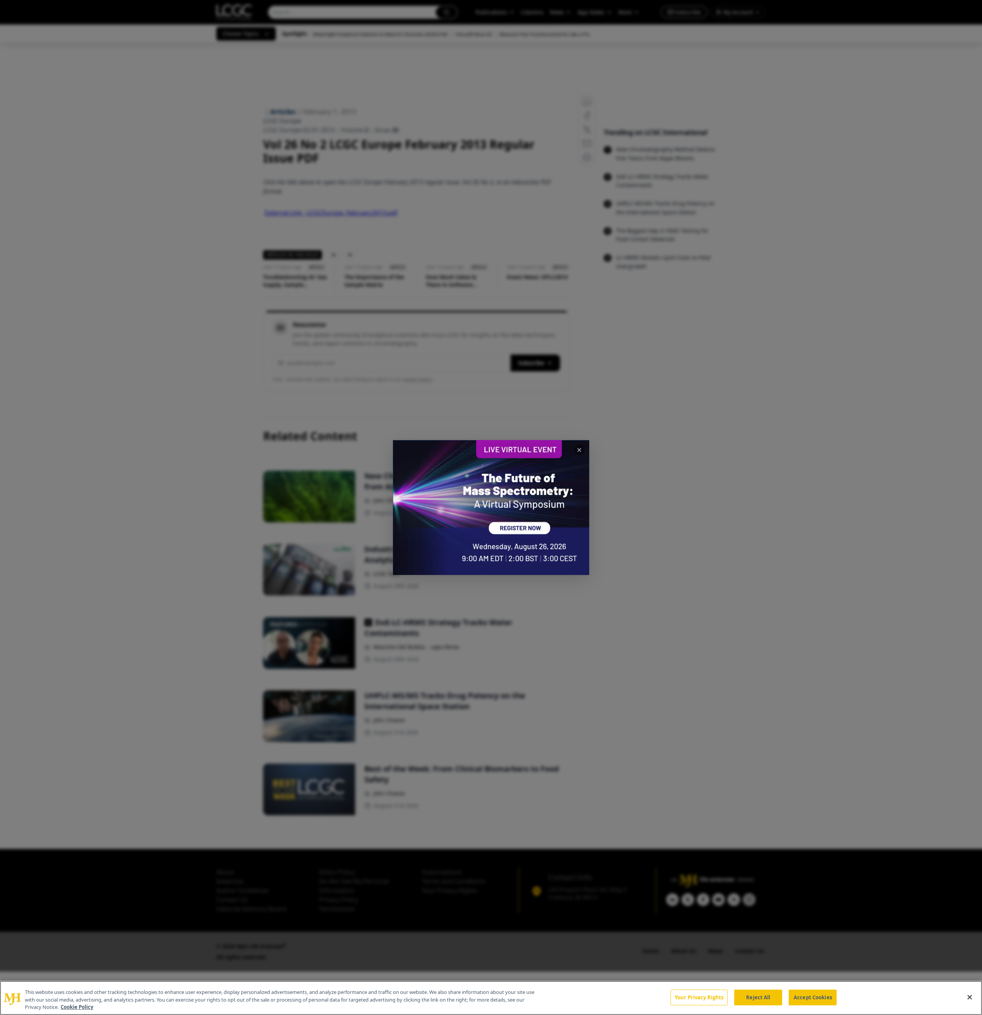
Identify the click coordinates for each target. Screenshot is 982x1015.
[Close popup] (579, 450)
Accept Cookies (813, 997)
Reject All (758, 997)
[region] (491, 998)
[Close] (969, 997)
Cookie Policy (77, 1007)
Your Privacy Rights (699, 997)
